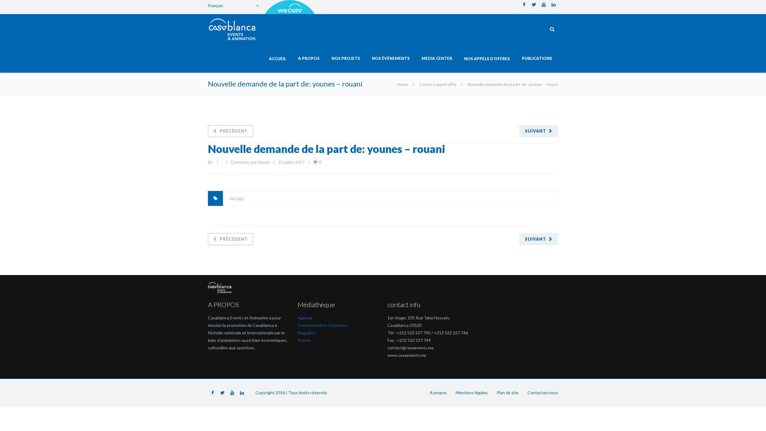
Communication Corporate (322, 325)
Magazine (306, 332)
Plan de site (508, 392)
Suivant (535, 130)
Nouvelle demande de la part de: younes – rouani (326, 148)
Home (402, 84)
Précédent (234, 130)
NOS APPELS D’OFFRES (487, 58)
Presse (304, 340)
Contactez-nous (543, 392)
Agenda (305, 317)
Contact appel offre (438, 84)
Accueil (277, 58)
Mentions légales (472, 392)
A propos (438, 392)
